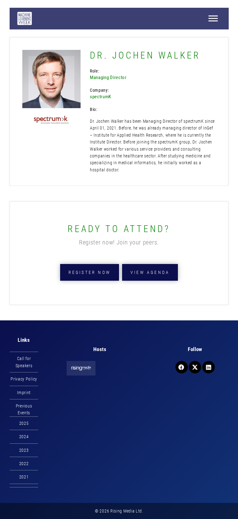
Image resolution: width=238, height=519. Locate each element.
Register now (89, 272)
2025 (24, 423)
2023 (24, 450)
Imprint (24, 392)
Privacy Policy (24, 378)
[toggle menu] (213, 18)
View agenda (150, 272)
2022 (24, 463)
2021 (24, 476)
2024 (24, 436)
